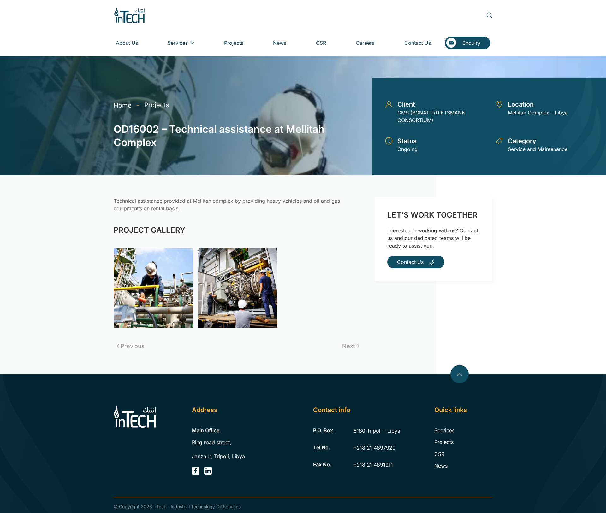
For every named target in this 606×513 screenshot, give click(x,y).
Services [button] (178, 43)
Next (348, 346)
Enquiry (471, 43)
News (279, 43)
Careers (365, 43)
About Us (127, 43)
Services (444, 430)
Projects (233, 43)
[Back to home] (129, 15)
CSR (321, 43)
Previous (133, 346)
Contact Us (417, 43)
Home (123, 105)
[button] (489, 15)
